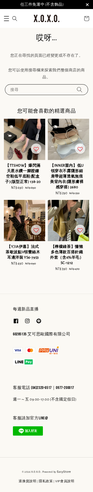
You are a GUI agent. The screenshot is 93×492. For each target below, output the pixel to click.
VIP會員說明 (64, 481)
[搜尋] (79, 89)
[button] (6, 18)
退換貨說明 (27, 481)
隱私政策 (46, 481)
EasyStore (64, 471)
